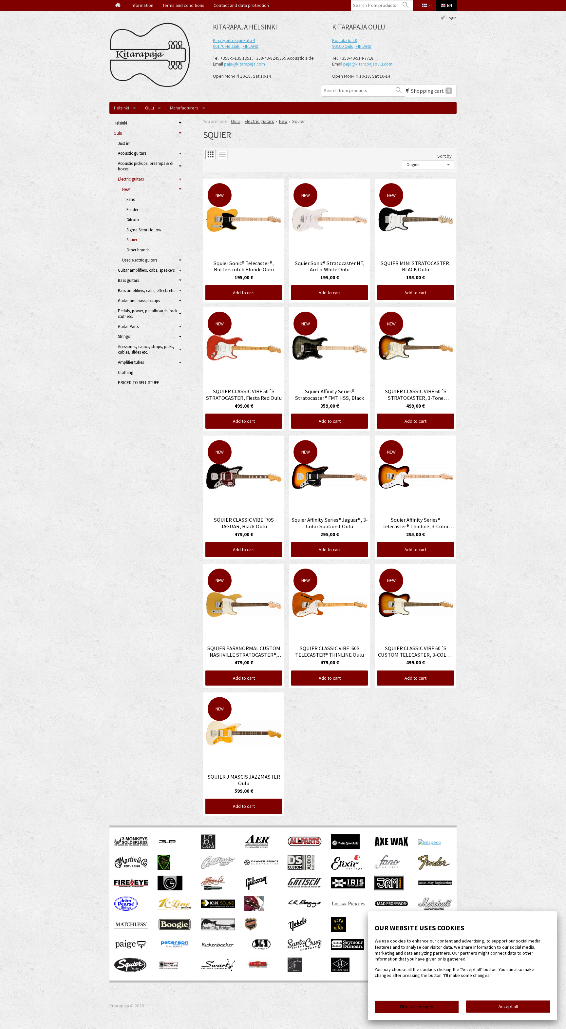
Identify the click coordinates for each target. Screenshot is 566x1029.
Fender (132, 209)
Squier (131, 240)
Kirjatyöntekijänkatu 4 (234, 40)
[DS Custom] (301, 868)
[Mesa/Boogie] (175, 930)
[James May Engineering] (435, 883)
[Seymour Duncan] (347, 948)
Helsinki (121, 108)
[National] (250, 930)
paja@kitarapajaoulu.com (367, 64)
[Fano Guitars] (387, 868)
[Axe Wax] (391, 845)
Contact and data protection (241, 5)
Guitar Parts (128, 326)
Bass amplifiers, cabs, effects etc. (146, 290)
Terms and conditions (183, 5)
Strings (124, 336)
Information (142, 5)
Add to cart (244, 293)
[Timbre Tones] (295, 971)
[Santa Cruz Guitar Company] (305, 949)
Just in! (124, 143)
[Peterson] (175, 950)
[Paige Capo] (131, 948)
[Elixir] (346, 868)
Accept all (508, 1006)
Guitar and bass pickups (139, 300)
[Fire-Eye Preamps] (131, 887)
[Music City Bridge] (218, 929)
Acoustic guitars (132, 153)
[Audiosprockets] (345, 847)
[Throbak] (257, 971)
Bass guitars (128, 280)
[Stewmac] (168, 971)
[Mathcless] (131, 927)
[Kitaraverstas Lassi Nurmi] (254, 909)
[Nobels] (298, 930)
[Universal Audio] (340, 971)
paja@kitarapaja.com (244, 64)
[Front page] (117, 5)
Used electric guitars (139, 260)
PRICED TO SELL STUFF (138, 382)
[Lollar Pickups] (348, 908)
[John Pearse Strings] (126, 909)
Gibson (132, 220)
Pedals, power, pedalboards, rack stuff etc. (147, 313)
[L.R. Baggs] (305, 906)
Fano (131, 199)
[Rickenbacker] (218, 946)
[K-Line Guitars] (175, 908)
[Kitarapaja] (152, 55)
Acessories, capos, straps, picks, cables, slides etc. (146, 349)
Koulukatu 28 (344, 40)
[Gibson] (256, 889)
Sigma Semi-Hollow (143, 230)
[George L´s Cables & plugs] (213, 889)
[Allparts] (305, 845)
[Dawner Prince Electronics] (261, 863)
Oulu (149, 108)
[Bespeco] (429, 842)
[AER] (257, 847)
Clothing (125, 372)
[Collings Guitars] (218, 867)
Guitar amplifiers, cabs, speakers (146, 270)
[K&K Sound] (218, 906)
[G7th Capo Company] (170, 889)
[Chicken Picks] (164, 868)
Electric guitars (131, 179)
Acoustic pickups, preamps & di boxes (145, 166)
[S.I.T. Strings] (261, 948)
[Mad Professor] (391, 905)
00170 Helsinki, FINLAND (235, 46)
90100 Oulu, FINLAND (351, 46)
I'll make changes (416, 1007)
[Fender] (434, 868)
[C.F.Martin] (131, 868)
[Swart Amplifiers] (218, 970)
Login (451, 17)
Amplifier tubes (131, 362)
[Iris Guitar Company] (348, 887)
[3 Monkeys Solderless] (131, 844)
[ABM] (208, 847)
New (126, 189)
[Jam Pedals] (389, 889)
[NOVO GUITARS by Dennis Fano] (338, 930)
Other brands (137, 250)
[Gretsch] (305, 886)
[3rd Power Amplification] (168, 847)
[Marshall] (435, 909)
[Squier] (130, 971)
